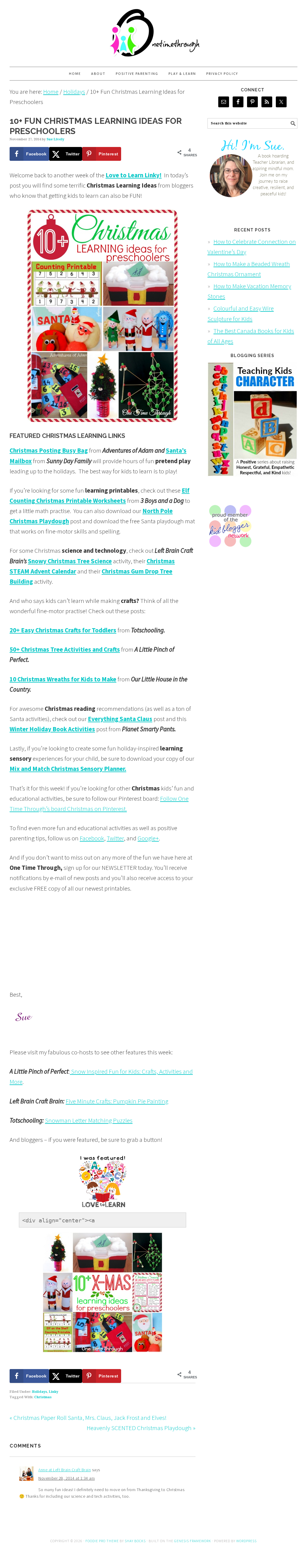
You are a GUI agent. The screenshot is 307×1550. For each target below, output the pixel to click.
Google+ (148, 838)
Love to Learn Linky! (134, 175)
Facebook (92, 838)
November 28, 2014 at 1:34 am (66, 1478)
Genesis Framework (192, 1541)
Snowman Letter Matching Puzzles (89, 1120)
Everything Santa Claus (120, 719)
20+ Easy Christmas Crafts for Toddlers (63, 630)
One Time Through (153, 30)
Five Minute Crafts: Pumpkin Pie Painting (117, 1101)
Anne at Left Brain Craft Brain (64, 1469)
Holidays (39, 1392)
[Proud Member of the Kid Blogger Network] (229, 552)
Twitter (115, 838)
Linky (53, 1392)
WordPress (246, 1541)
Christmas (43, 1397)
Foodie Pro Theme (102, 1541)
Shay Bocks (135, 1541)
